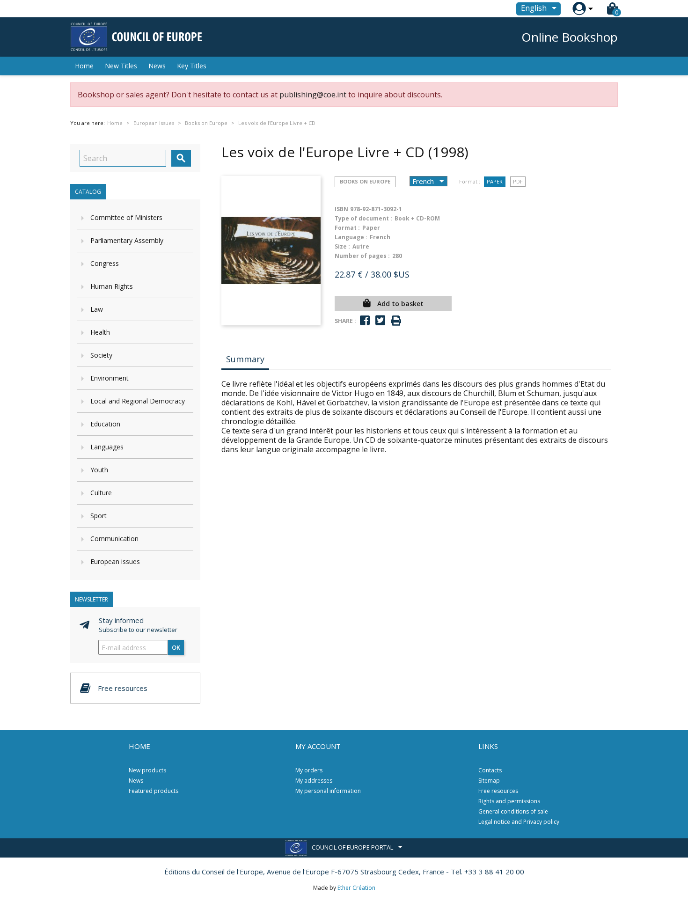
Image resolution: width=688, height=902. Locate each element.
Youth (99, 469)
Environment (109, 378)
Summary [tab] (245, 359)
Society (101, 355)
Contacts (490, 770)
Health (100, 332)
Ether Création (356, 888)
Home (84, 65)
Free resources (498, 791)
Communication (114, 538)
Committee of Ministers (126, 217)
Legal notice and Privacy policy (518, 822)
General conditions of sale (513, 811)
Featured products (153, 791)
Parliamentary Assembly (126, 240)
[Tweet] (380, 320)
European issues (115, 561)
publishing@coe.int (312, 94)
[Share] (365, 320)
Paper (495, 181)
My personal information (328, 791)
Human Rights (111, 286)
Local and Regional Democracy (137, 400)
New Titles (121, 65)
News (157, 65)
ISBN (341, 209)
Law (96, 309)
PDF (518, 181)
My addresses (313, 781)
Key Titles (191, 65)
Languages (107, 446)
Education (105, 423)
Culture (101, 492)
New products (147, 770)
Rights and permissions (509, 801)
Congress (104, 263)
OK (176, 647)
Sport (98, 515)
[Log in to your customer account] (579, 8)
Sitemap (489, 781)
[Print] (396, 320)
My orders (308, 770)
